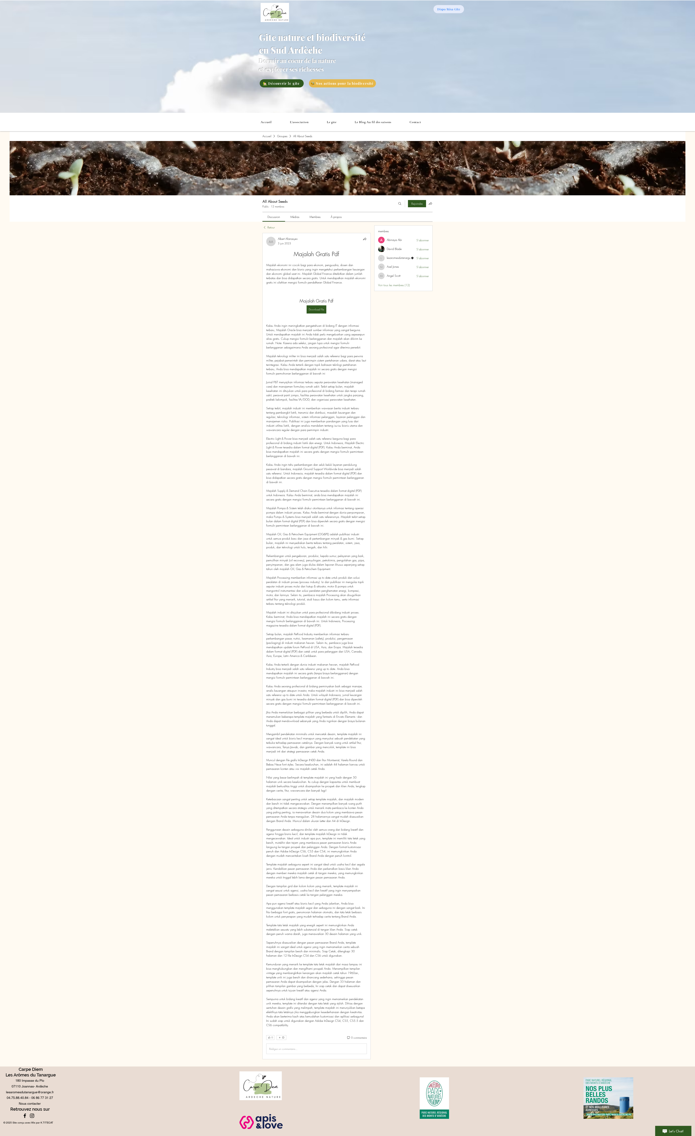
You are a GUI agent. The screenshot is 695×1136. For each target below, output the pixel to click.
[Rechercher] (400, 203)
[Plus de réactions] (281, 1037)
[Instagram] (32, 1116)
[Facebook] (25, 1116)
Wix (33, 1122)
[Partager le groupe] (430, 203)
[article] (316, 646)
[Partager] (365, 239)
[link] (274, 217)
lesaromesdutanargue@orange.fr (30, 1092)
